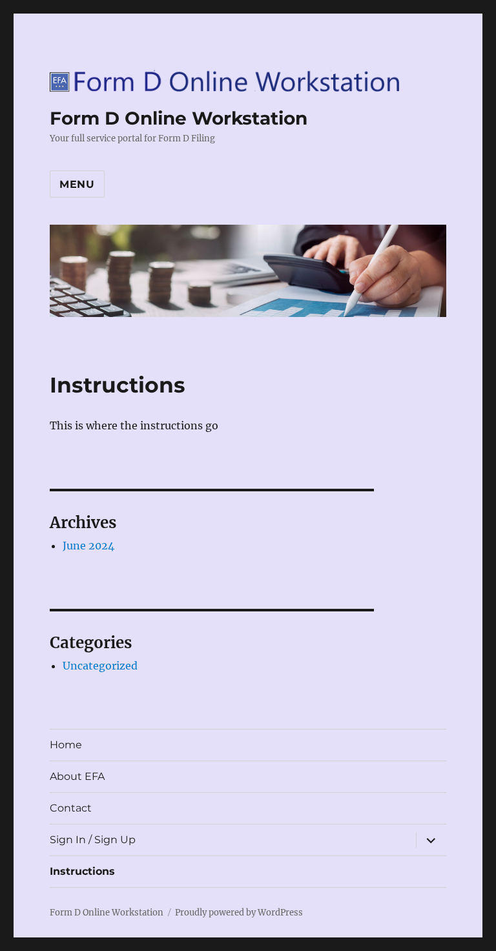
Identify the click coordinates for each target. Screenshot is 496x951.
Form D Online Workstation (178, 118)
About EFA (77, 776)
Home (66, 745)
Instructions (82, 871)
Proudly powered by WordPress (239, 912)
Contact (71, 808)
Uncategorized (100, 665)
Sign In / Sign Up (93, 839)
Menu (77, 184)
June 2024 (88, 545)
